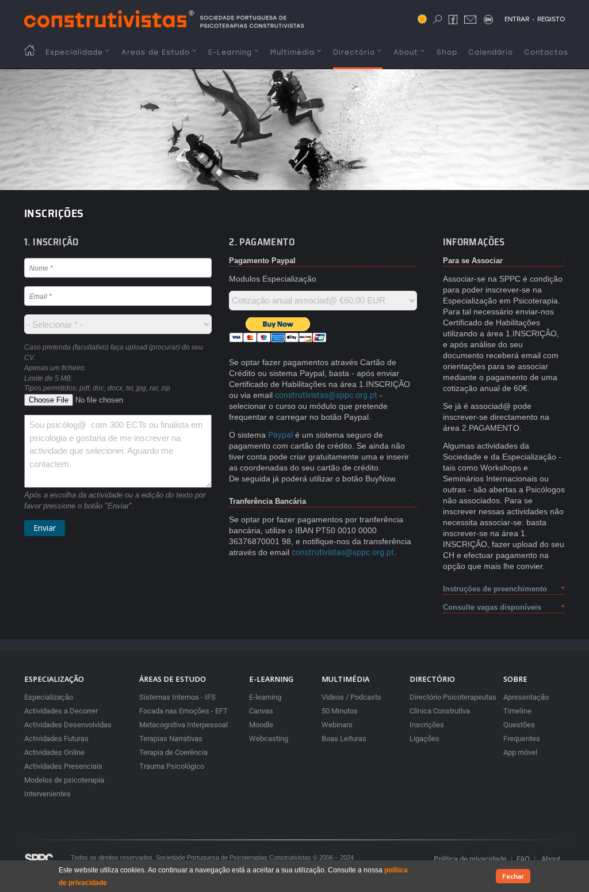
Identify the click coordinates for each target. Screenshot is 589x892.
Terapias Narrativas (170, 738)
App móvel (520, 752)
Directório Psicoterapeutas (453, 697)
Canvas (261, 711)
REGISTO (551, 19)
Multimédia (292, 52)
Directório (354, 52)
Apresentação (526, 697)
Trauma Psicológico (171, 766)
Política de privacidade (470, 859)
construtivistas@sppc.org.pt (326, 395)
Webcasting (268, 738)
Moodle (261, 724)
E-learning (265, 697)
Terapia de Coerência (173, 752)
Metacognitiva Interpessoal (183, 724)
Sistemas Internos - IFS (177, 697)
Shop (447, 52)
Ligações (424, 738)
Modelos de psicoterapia (64, 780)
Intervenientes (47, 793)
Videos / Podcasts (351, 697)
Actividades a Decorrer (61, 711)
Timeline (517, 711)
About (405, 52)
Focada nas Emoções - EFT (183, 711)
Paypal (280, 434)
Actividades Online (54, 752)
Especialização (48, 697)
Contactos (546, 52)
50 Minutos (340, 711)
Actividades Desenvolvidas (68, 724)
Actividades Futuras (56, 738)
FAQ (523, 859)
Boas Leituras (344, 738)
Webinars (337, 724)
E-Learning (230, 52)
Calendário (490, 52)
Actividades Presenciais (63, 766)
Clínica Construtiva (440, 711)
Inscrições (427, 724)
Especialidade (74, 52)
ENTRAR (516, 19)
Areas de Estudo (155, 52)
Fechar (513, 876)
